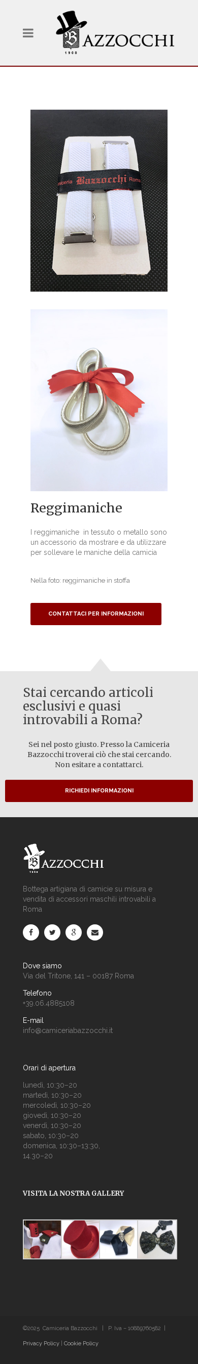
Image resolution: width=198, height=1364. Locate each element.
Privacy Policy (41, 1343)
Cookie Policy (81, 1343)
